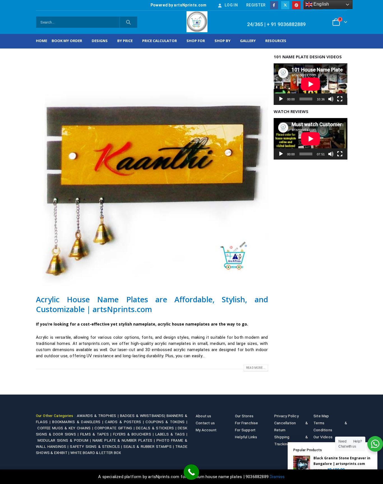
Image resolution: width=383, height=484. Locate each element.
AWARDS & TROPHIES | (98, 415)
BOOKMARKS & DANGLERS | (78, 422)
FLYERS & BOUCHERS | (134, 434)
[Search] (128, 22)
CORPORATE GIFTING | (115, 428)
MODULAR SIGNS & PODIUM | (65, 440)
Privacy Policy (286, 416)
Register (256, 5)
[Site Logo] (196, 21)
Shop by (222, 40)
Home (41, 40)
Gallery (248, 40)
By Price (125, 40)
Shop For (195, 40)
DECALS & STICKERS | (157, 428)
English (320, 4)
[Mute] (331, 99)
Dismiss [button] (277, 476)
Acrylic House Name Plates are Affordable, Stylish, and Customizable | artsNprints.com (152, 304)
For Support (245, 430)
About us (203, 416)
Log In (231, 5)
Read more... (255, 367)
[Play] (281, 99)
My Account (206, 430)
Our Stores (244, 416)
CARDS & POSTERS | (125, 422)
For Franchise (246, 423)
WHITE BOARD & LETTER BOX (95, 452)
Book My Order (67, 40)
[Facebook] (274, 5)
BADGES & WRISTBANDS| (143, 415)
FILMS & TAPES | (96, 434)
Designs (100, 40)
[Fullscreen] (340, 99)
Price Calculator (159, 40)
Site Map (321, 416)
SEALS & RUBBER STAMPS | (149, 446)
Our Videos (323, 437)
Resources (275, 40)
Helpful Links (246, 437)
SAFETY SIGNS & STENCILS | (96, 446)
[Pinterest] (296, 5)
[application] (310, 84)
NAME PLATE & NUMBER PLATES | (124, 440)
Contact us (205, 423)
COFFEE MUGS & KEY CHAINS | (65, 428)
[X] (285, 5)
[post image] (152, 170)
